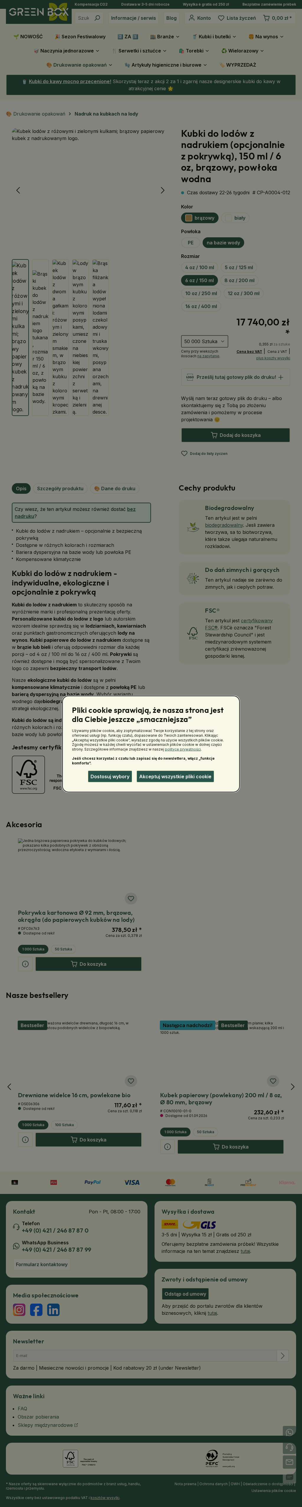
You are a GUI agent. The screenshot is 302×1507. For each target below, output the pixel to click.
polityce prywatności (183, 749)
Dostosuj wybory (110, 776)
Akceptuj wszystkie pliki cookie (175, 776)
